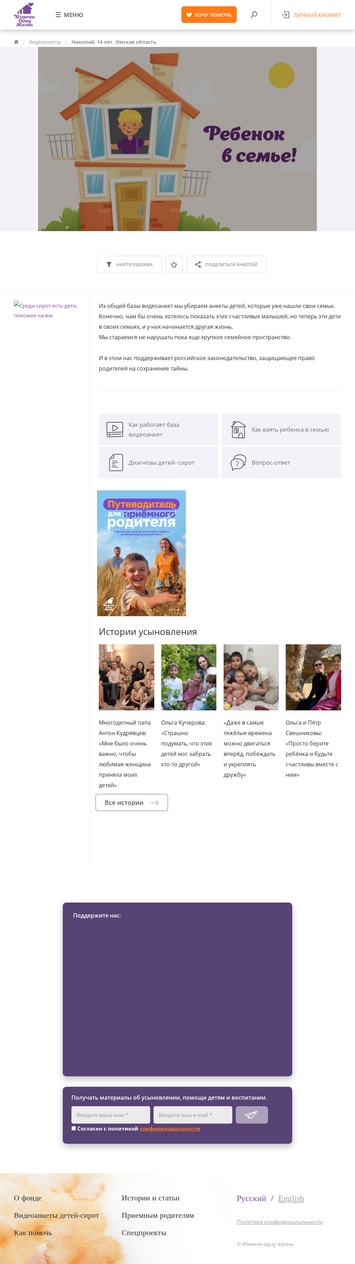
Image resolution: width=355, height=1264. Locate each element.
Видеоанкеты (45, 42)
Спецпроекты (144, 1232)
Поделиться (230, 264)
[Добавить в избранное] (174, 264)
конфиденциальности (170, 1128)
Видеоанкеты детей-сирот (56, 1215)
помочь (213, 14)
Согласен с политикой (138, 1128)
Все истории (125, 802)
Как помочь (33, 1232)
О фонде (28, 1197)
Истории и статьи (151, 1197)
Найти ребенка (134, 264)
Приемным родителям (158, 1215)
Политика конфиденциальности (280, 1222)
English (291, 1198)
